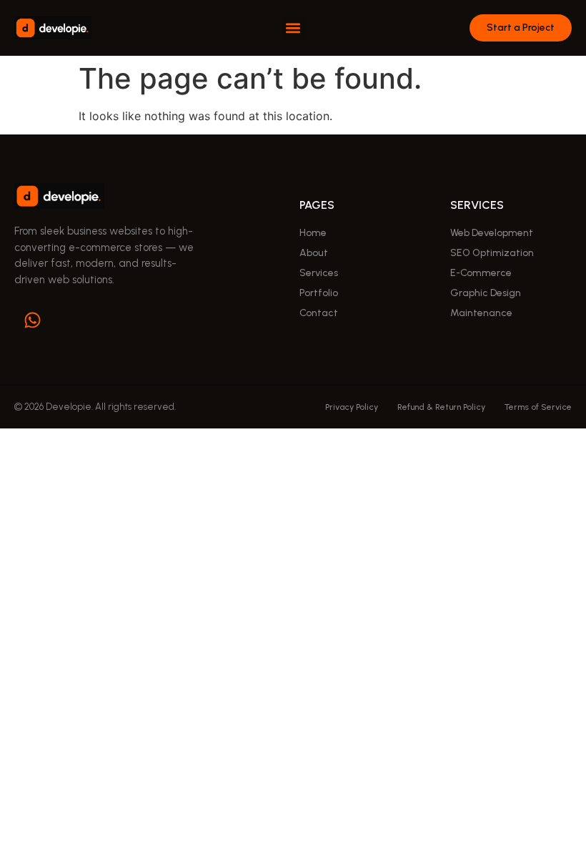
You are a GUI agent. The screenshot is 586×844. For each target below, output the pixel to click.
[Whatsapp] (32, 320)
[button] (293, 28)
